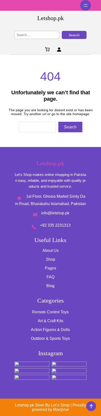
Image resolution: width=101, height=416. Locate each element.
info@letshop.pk (55, 213)
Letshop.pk (50, 18)
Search (74, 35)
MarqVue (61, 409)
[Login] (59, 49)
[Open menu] (85, 5)
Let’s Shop (60, 405)
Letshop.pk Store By (33, 405)
